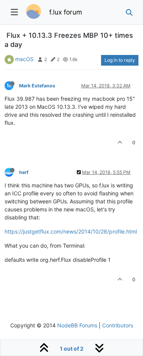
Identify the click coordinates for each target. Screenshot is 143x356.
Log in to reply (119, 60)
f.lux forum (65, 12)
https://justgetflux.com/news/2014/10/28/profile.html (71, 231)
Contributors (117, 325)
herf (24, 172)
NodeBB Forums (77, 325)
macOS (24, 59)
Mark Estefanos (37, 86)
